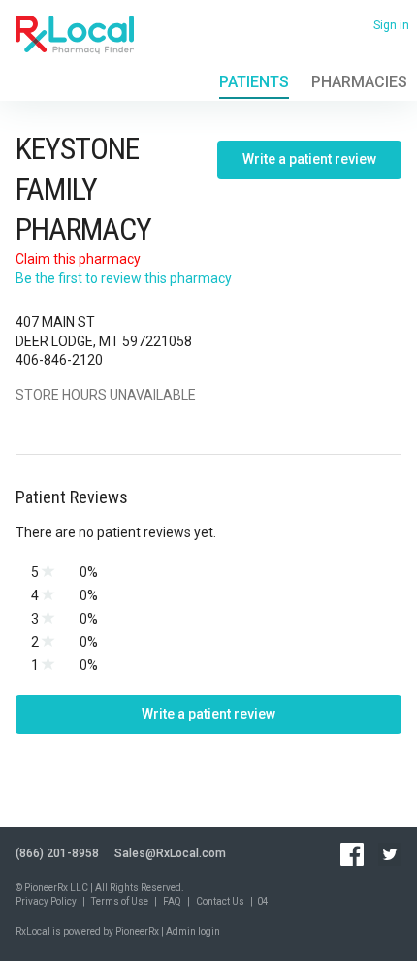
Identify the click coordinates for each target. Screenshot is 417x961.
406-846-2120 (59, 360)
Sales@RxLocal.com (170, 853)
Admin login (193, 931)
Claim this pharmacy (78, 259)
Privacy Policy (46, 901)
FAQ (172, 901)
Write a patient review (309, 159)
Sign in (391, 25)
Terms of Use (119, 901)
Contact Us (220, 901)
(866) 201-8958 (57, 853)
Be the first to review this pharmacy (124, 278)
